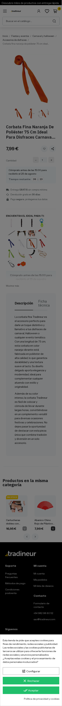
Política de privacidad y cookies (41, 698)
